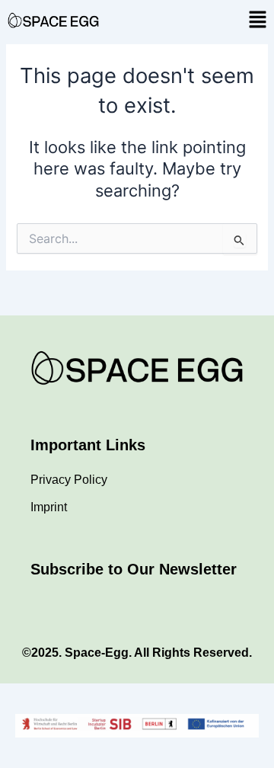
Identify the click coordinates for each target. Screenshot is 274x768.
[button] (257, 20)
